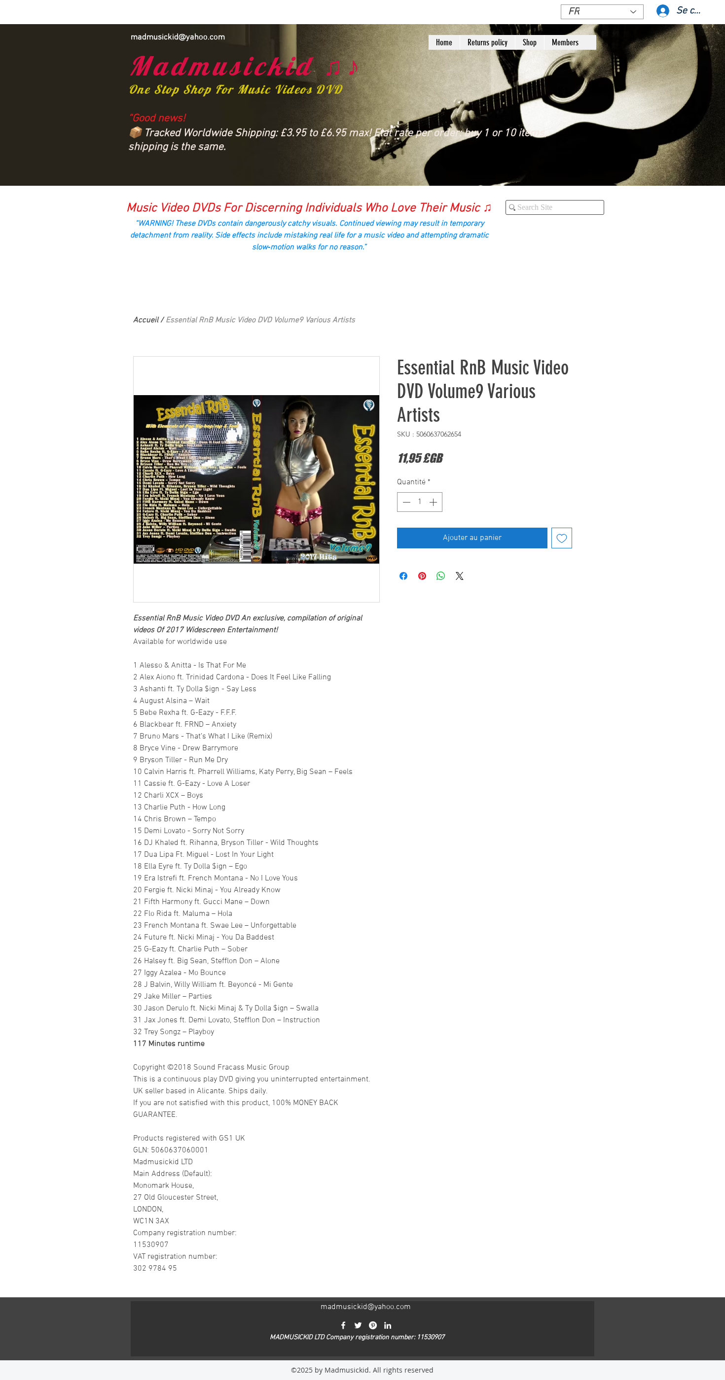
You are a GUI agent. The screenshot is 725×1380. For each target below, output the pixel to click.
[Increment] (434, 502)
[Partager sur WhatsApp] (441, 576)
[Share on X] (460, 576)
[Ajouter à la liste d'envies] (561, 538)
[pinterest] (373, 1325)
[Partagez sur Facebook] (403, 576)
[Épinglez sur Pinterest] (422, 576)
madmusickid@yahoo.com (178, 37)
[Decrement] (405, 502)
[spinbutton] (419, 502)
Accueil (145, 320)
